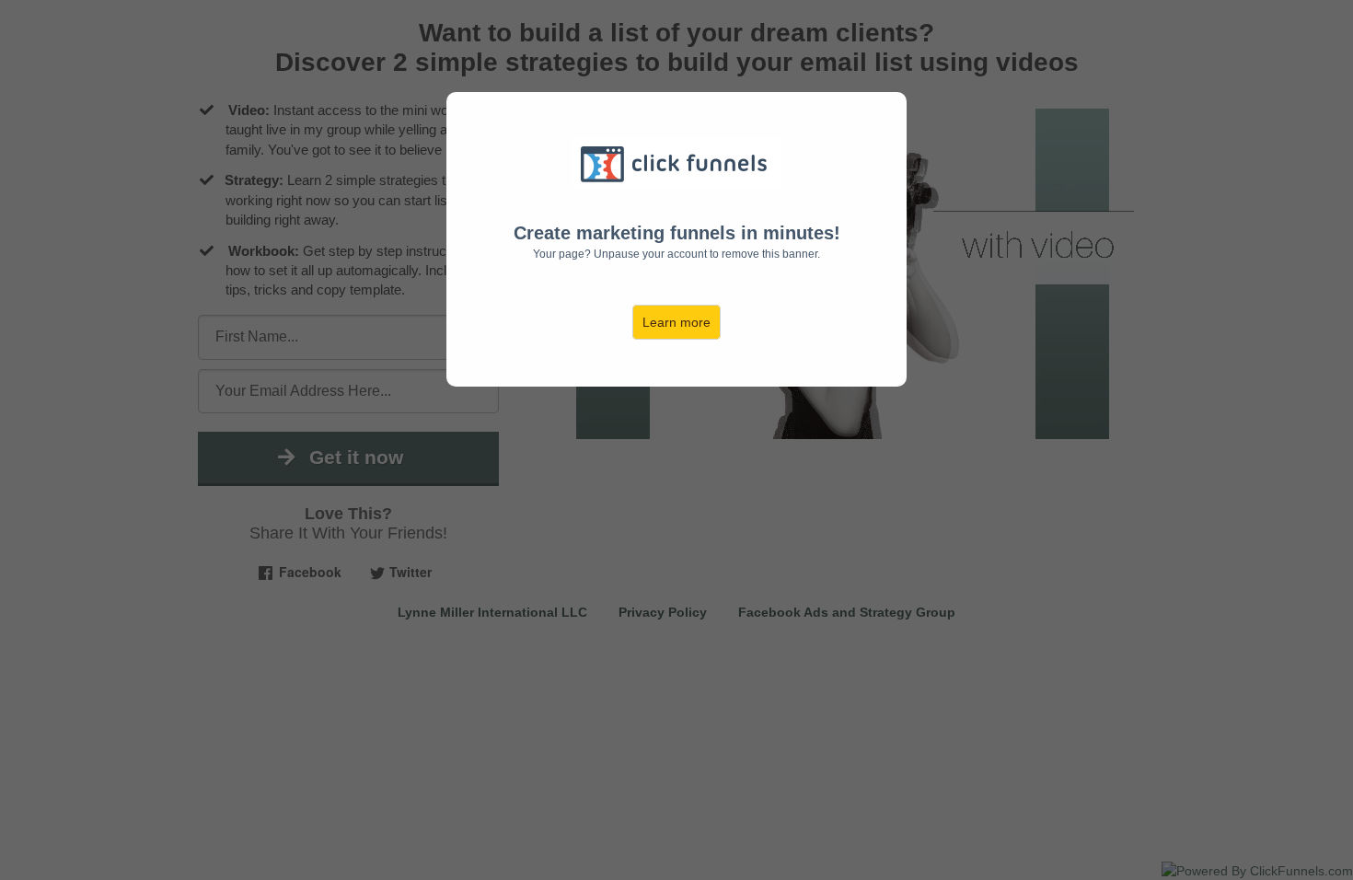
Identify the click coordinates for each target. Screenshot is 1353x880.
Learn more (676, 322)
